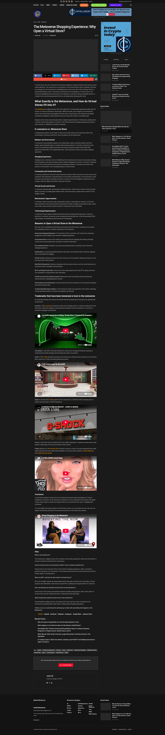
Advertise (77, 1)
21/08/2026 (105, 131)
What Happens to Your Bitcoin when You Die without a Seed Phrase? (59, 625)
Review (54, 5)
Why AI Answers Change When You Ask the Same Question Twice (58, 622)
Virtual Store (59, 652)
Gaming (62, 5)
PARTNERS (84, 5)
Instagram (68, 614)
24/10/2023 (45, 35)
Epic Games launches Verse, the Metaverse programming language (121, 76)
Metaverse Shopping (80, 650)
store (43, 652)
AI (67, 703)
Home (35, 22)
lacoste (59, 650)
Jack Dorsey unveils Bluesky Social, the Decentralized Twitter (121, 66)
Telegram (61, 614)
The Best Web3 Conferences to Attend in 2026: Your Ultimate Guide (121, 86)
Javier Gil (37, 35)
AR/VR (69, 706)
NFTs (79, 710)
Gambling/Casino (71, 5)
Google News (77, 614)
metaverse (70, 650)
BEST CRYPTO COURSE (98, 5)
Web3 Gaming (93, 714)
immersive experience (49, 650)
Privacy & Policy (84, 1)
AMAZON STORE (115, 5)
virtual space (50, 652)
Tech (42, 5)
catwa (39, 650)
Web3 (48, 5)
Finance (69, 712)
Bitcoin (36, 5)
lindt (64, 650)
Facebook (53, 614)
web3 (66, 652)
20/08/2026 (115, 155)
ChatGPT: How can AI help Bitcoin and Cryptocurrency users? (120, 96)
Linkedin (46, 614)
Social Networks (91, 706)
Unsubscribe (66, 665)
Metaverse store (92, 650)
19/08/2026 (115, 167)
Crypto (69, 710)
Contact (90, 1)
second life (37, 652)
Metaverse (44, 22)
